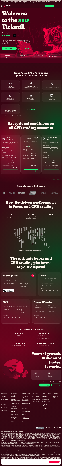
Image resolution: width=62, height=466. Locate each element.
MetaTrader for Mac (15, 402)
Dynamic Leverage (36, 399)
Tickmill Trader (14, 405)
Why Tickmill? (24, 408)
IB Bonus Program (46, 402)
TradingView (14, 395)
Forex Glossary (14, 416)
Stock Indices (3, 396)
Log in (57, 6)
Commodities (4, 398)
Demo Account (4, 411)
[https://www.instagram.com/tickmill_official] (49, 427)
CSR (22, 421)
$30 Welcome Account (45, 397)
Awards (23, 417)
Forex (2, 395)
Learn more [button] (5, 293)
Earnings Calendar (25, 400)
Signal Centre (24, 402)
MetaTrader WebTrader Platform (15, 400)
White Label (44, 404)
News (23, 415)
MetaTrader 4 (14, 398)
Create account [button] (10, 171)
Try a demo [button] (25, 48)
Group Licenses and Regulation (26, 413)
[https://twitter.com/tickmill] (52, 427)
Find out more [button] (30, 109)
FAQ (54, 397)
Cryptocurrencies (4, 399)
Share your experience (55, 395)
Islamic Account (4, 410)
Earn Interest (24, 405)
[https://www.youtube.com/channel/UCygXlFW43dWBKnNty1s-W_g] (57, 427)
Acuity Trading (25, 399)
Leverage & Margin (36, 398)
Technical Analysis (15, 420)
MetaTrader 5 (14, 396)
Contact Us (55, 393)
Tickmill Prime (45, 408)
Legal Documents (25, 418)
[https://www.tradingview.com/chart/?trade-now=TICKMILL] (9, 290)
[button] (8, 6)
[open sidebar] (1, 5)
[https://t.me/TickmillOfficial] (60, 427)
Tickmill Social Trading (36, 403)
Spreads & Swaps (35, 396)
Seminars (13, 411)
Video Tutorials (14, 414)
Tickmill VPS (13, 406)
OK (54, 461)
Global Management (26, 411)
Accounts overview (56, 179)
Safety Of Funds (25, 410)
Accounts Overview (5, 406)
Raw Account (3, 409)
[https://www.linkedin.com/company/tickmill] (54, 427)
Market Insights (14, 423)
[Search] (43, 6)
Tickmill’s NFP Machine (47, 395)
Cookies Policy (37, 462)
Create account (49, 6)
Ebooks (12, 413)
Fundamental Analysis (14, 418)
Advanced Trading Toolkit (25, 397)
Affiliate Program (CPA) (46, 406)
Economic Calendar (26, 393)
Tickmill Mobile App (15, 403)
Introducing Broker (46, 401)
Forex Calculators (25, 395)
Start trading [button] (8, 48)
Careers (23, 420)
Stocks (2, 401)
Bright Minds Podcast (26, 403)
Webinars (13, 410)
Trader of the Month (46, 393)
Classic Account (4, 407)
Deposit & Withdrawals (36, 395)
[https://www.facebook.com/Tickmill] (46, 427)
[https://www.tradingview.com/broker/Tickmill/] (40, 428)
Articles (12, 421)
